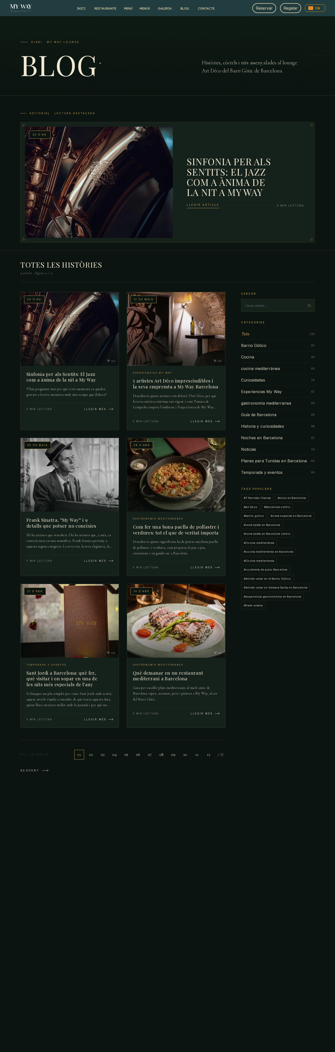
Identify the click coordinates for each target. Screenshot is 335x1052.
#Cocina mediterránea (259, 543)
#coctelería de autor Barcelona (265, 569)
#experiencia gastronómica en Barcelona (272, 596)
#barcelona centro (277, 507)
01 (79, 754)
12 (208, 754)
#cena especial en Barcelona (291, 516)
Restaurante (105, 8)
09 (173, 754)
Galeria (165, 8)
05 (126, 754)
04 (114, 754)
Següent (29, 770)
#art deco (250, 507)
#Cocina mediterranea (259, 560)
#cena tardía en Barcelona (262, 525)
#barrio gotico (254, 516)
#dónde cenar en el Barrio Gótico (267, 578)
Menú (128, 8)
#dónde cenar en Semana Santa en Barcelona (275, 587)
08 (161, 754)
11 (196, 754)
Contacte (206, 8)
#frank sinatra (253, 605)
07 (150, 754)
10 (185, 754)
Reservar (264, 8)
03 (103, 754)
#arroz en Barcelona (292, 498)
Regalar (290, 8)
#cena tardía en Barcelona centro (267, 533)
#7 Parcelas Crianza (257, 498)
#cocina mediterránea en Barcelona (268, 551)
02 (91, 754)
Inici (81, 8)
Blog (184, 8)
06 (138, 754)
